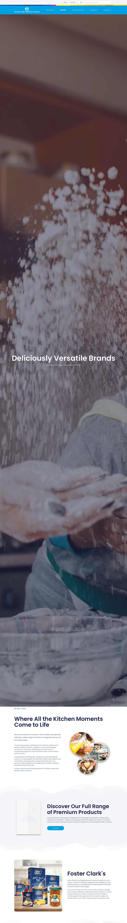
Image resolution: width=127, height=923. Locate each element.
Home (18, 709)
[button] (35, 910)
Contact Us (107, 10)
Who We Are (50, 10)
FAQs (65, 2)
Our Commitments (78, 10)
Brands (63, 10)
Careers (72, 2)
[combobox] (94, 2)
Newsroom (93, 10)
